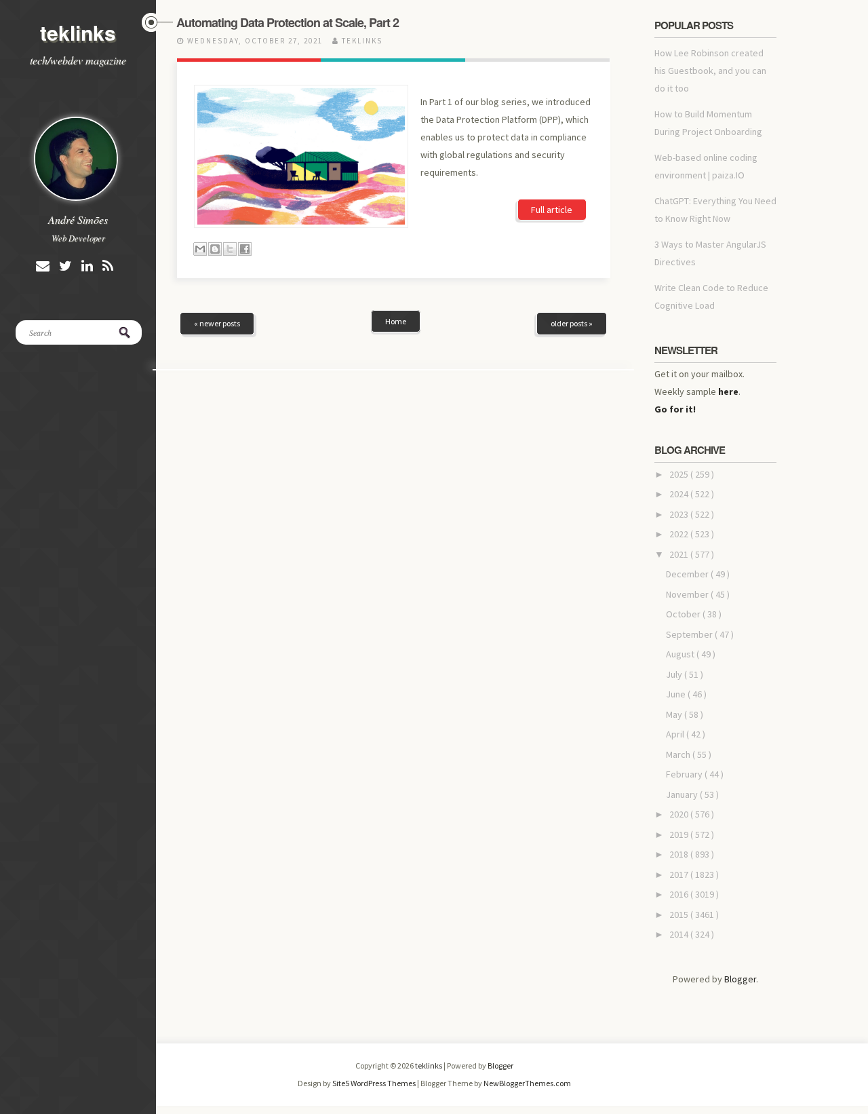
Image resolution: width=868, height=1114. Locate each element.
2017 (679, 874)
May (675, 714)
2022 (679, 534)
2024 (679, 494)
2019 (679, 834)
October (684, 614)
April (676, 734)
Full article (551, 210)
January (683, 794)
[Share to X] (230, 249)
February (685, 774)
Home (395, 321)
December (688, 574)
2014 (679, 934)
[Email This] (200, 249)
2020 (679, 814)
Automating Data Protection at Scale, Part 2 (287, 22)
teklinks (78, 32)
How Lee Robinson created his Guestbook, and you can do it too (710, 70)
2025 (679, 474)
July (675, 674)
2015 (679, 914)
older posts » (572, 323)
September (690, 634)
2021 (679, 554)
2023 (679, 514)
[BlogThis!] (215, 249)
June (677, 694)
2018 (679, 854)
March (679, 754)
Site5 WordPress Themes (374, 1083)
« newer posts (217, 323)
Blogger (740, 979)
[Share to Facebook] (245, 249)
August (681, 654)
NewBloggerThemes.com (527, 1083)
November (688, 594)
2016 (679, 894)
